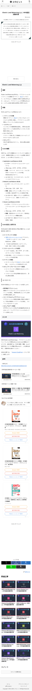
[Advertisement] (16, 59)
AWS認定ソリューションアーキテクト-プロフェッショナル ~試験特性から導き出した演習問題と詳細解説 (16, 500)
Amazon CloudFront (17, 352)
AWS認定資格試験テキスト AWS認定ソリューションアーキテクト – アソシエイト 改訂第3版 (16, 426)
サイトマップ (24, 686)
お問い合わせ (8, 686)
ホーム (8, 684)
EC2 (21, 96)
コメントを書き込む (16, 671)
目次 (14, 78)
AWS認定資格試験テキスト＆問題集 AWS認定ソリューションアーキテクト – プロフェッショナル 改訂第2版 (16, 462)
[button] (21, 567)
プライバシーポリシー (24, 684)
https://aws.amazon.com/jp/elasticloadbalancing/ (14, 365)
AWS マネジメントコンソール (14, 237)
